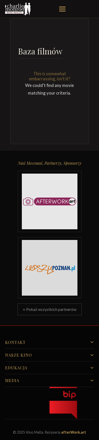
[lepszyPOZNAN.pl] (49, 268)
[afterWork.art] (49, 201)
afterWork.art (73, 432)
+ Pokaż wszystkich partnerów (49, 309)
